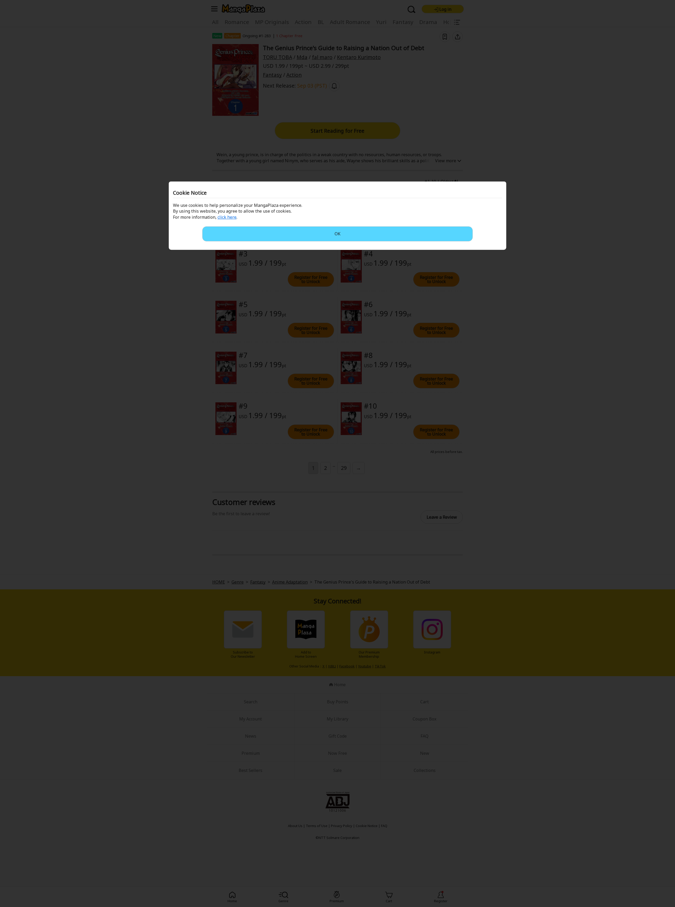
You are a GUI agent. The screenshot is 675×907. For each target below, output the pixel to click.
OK (337, 234)
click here (227, 217)
